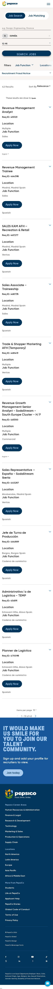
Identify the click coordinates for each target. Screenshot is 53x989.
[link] (26, 130)
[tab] (15, 16)
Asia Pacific (10, 870)
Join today (13, 772)
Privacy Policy (11, 920)
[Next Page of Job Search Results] (35, 716)
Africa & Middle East (15, 876)
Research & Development (17, 820)
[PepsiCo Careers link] (10, 3)
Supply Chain (11, 842)
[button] (26, 73)
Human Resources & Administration (22, 810)
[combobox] (26, 28)
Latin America (12, 859)
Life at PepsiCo (12, 893)
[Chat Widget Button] (47, 983)
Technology (11, 826)
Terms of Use (11, 915)
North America (12, 854)
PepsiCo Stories (12, 904)
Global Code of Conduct (17, 909)
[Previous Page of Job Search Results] (17, 716)
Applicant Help (12, 898)
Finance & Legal (13, 815)
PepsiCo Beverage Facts (14, 945)
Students (9, 888)
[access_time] (4, 35)
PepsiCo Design (11, 940)
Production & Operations (17, 837)
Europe (8, 865)
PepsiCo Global (10, 936)
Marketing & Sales (14, 831)
